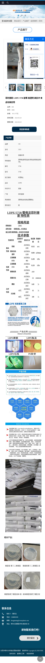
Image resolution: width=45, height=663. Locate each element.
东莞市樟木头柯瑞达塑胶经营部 (10, 651)
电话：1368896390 (12, 617)
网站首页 (17, 21)
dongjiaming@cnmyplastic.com (20, 620)
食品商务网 (30, 654)
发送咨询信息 (24, 129)
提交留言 (31, 638)
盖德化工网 (20, 654)
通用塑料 (34, 21)
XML (41, 651)
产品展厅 (26, 21)
